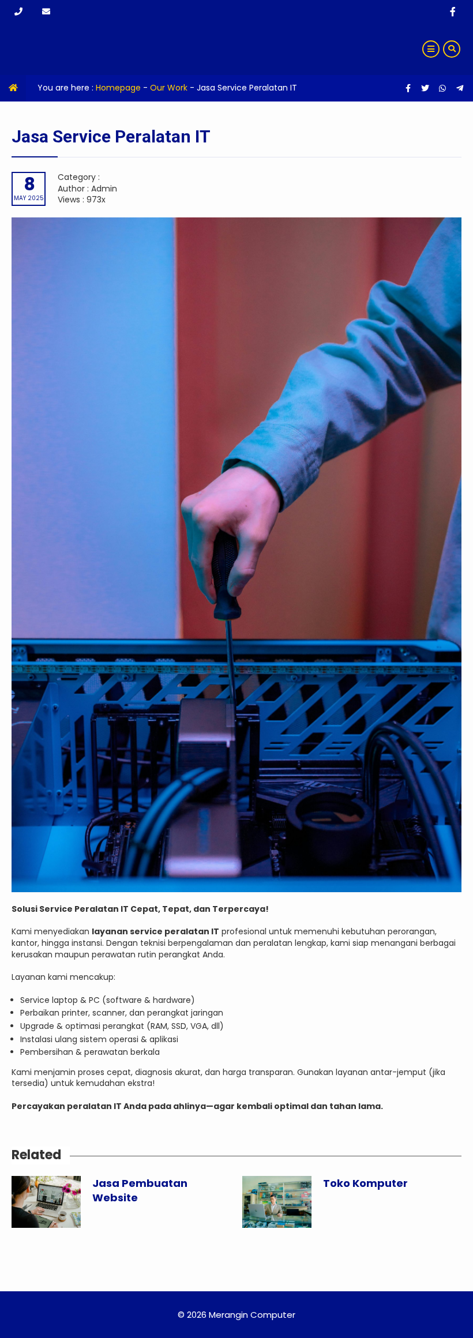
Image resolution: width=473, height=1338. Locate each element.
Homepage (118, 87)
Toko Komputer (365, 1183)
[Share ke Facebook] (409, 88)
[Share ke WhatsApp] (442, 88)
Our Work (168, 87)
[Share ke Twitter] (426, 88)
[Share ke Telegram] (459, 88)
